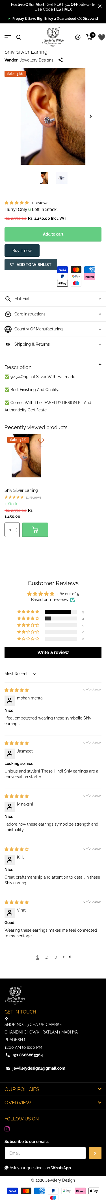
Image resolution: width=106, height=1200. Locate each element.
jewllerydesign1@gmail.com (38, 1068)
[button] (91, 116)
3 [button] (56, 957)
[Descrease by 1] (18, 535)
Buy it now (22, 250)
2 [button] (46, 957)
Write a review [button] (53, 652)
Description (18, 367)
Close (100, 6)
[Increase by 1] (18, 525)
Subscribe (95, 1153)
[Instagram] (7, 1128)
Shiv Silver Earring (21, 490)
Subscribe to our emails (27, 1141)
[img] (17, 690)
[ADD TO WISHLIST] (41, 441)
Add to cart (53, 234)
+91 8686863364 (27, 1055)
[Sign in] (78, 37)
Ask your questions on (39, 1168)
